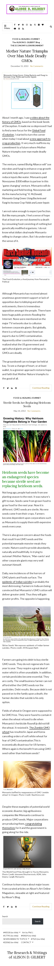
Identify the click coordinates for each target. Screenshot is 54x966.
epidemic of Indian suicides (17, 581)
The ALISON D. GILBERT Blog (26, 42)
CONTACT (26, 942)
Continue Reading (40, 388)
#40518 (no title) (10, 932)
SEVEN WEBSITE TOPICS (15, 939)
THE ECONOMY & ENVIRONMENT (27, 45)
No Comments (36, 66)
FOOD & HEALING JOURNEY (26, 39)
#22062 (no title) (10, 942)
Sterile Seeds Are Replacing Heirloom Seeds (27, 404)
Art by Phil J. (27, 932)
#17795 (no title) (10, 935)
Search (5, 916)
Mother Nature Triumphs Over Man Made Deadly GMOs (27, 56)
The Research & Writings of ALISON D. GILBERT (27, 954)
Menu (7, 28)
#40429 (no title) (28, 935)
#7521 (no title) (38, 939)
